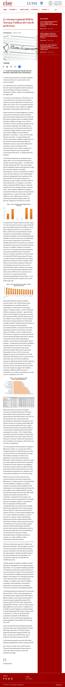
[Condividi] (19, 67)
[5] (32, 462)
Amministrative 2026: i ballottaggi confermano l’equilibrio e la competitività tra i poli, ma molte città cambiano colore (49, 47)
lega (27, 70)
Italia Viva (23, 70)
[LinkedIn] (7, 67)
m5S (30, 70)
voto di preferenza (26, 72)
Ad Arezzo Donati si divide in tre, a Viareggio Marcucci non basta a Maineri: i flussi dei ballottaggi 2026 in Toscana (49, 35)
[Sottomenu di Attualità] (39, 10)
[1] (29, 109)
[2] (17, 126)
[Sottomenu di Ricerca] (48, 10)
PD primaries (6, 72)
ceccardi (8, 70)
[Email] (15, 67)
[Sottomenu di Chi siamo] (16, 10)
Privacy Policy (59, 684)
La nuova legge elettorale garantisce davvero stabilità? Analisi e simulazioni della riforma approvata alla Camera (49, 24)
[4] (10, 432)
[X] (11, 67)
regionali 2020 (13, 72)
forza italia (15, 70)
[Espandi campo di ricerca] (55, 10)
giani (19, 70)
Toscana (20, 72)
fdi (11, 70)
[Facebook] (3, 67)
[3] (19, 185)
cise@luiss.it (30, 678)
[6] (31, 473)
